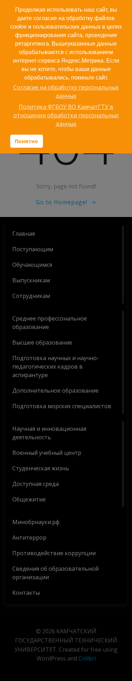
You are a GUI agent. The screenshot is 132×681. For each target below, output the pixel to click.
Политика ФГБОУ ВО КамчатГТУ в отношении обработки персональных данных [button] (66, 115)
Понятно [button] (26, 141)
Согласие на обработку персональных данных (66, 91)
